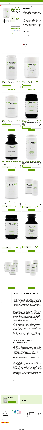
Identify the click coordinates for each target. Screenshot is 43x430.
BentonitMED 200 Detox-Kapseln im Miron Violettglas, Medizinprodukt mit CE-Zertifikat (9, 241)
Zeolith (14, 3)
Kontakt (38, 415)
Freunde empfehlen (29, 417)
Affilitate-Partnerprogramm (29, 416)
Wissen (30, 3)
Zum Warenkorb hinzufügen (15, 28)
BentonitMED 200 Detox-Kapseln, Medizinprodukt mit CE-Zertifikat (31, 161)
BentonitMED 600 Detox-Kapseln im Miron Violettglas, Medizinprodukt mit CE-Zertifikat (29, 241)
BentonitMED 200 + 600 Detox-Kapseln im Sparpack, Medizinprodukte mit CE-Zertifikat (31, 202)
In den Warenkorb (11, 89)
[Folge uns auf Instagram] (15, 416)
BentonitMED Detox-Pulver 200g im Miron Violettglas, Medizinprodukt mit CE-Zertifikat (31, 121)
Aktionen (35, 3)
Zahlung (38, 414)
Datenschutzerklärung (29, 413)
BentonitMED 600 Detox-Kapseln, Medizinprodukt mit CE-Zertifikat (11, 201)
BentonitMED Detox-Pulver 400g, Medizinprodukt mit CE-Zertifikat (15, 9)
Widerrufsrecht (28, 415)
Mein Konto (38, 411)
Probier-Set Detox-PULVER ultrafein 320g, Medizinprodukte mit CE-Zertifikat (11, 282)
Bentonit (16, 3)
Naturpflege (27, 3)
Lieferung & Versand (39, 413)
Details (16, 26)
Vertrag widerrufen (39, 416)
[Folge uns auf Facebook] (13, 416)
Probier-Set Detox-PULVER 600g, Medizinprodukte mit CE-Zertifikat (31, 281)
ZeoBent (19, 3)
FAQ (32, 3)
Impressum (28, 411)
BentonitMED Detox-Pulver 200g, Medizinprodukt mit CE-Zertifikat (11, 81)
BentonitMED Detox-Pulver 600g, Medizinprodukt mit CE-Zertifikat (11, 120)
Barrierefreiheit (28, 414)
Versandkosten (4, 84)
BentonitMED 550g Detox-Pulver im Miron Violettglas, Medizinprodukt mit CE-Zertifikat (11, 162)
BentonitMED (25, 44)
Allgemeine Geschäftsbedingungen (30, 412)
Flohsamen (23, 3)
